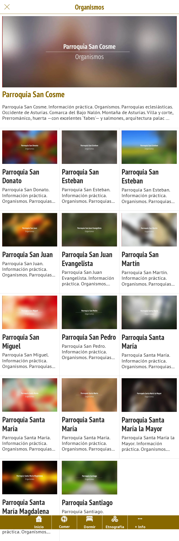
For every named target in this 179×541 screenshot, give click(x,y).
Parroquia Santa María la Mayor (143, 424)
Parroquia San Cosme (33, 94)
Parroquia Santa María (143, 342)
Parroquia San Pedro (89, 337)
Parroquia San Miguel (20, 341)
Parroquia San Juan (27, 254)
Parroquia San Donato (20, 176)
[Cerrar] (7, 7)
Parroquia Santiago (87, 502)
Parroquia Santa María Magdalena (25, 507)
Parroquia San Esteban (80, 176)
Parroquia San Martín (140, 259)
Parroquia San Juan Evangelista (87, 259)
